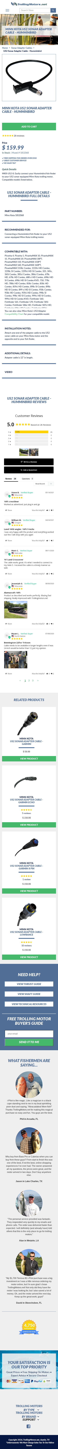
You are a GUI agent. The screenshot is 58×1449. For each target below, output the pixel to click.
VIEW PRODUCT (29, 758)
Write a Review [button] (30, 462)
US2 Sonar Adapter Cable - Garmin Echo (26, 801)
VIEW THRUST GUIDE (29, 984)
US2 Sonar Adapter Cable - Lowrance (26, 933)
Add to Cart (29, 126)
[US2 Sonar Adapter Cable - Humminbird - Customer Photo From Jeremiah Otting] (23, 452)
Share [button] (9, 510)
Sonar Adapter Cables (21, 47)
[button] (48, 510)
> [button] (38, 680)
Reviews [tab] (8, 478)
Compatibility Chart (14, 314)
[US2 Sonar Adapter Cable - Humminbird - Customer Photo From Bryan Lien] (33, 452)
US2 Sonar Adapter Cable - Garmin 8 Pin (26, 867)
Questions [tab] (26, 478)
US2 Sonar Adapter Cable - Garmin (26, 742)
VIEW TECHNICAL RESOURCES (29, 1004)
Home (5, 47)
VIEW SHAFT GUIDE (29, 994)
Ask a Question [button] (30, 470)
